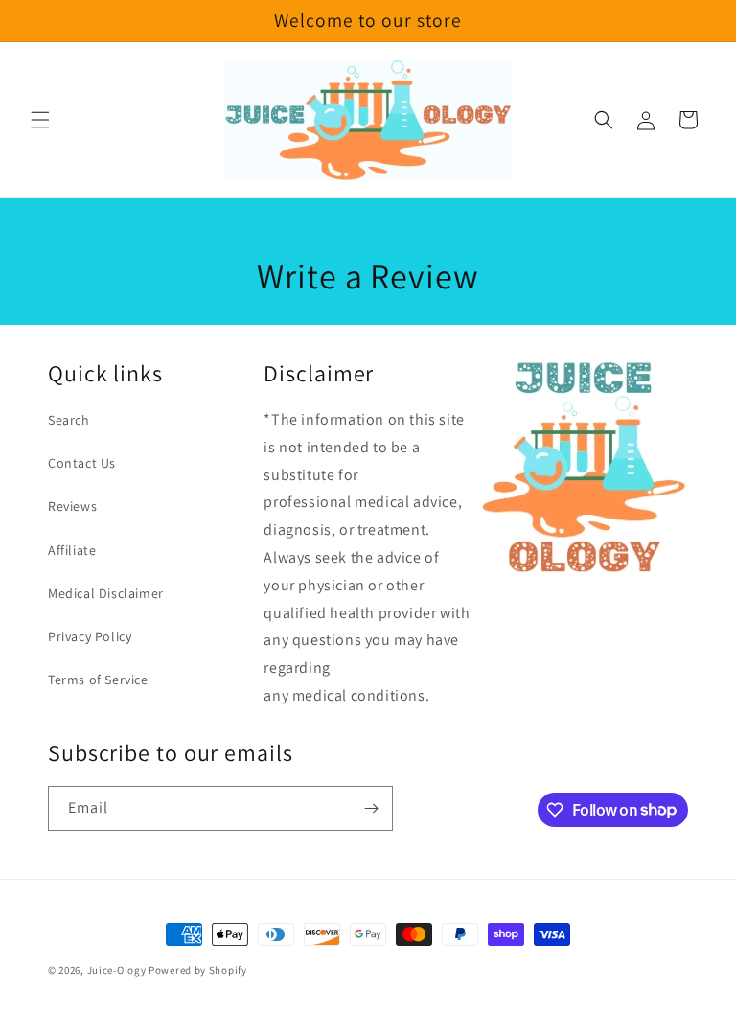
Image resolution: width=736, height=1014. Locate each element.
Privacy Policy (89, 636)
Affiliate (72, 550)
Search (69, 419)
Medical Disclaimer (106, 593)
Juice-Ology (117, 970)
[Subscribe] (371, 808)
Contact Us (82, 463)
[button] (40, 120)
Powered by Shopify (198, 970)
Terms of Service (98, 679)
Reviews (72, 506)
